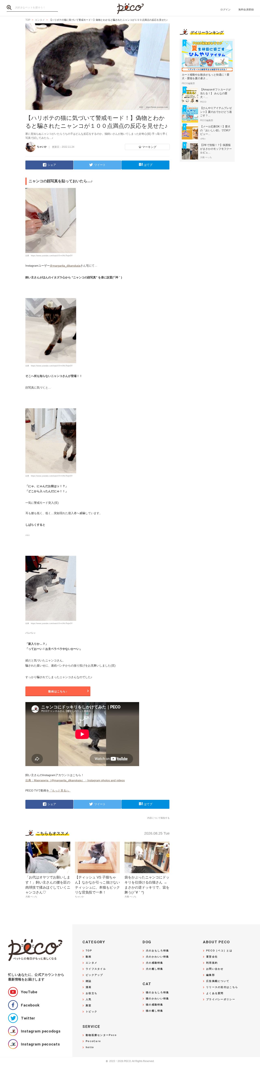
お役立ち (91, 993)
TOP (89, 950)
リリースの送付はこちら (222, 987)
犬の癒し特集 (154, 969)
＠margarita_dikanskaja (65, 265)
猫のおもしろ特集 (157, 992)
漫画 (89, 987)
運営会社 (212, 956)
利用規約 (212, 963)
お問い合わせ (215, 969)
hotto (90, 1047)
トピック (91, 1011)
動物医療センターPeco (101, 1035)
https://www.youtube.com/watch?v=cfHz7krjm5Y (52, 256)
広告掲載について (217, 981)
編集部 (210, 975)
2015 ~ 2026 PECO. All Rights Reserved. (130, 1061)
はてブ (148, 164)
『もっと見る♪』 (59, 790)
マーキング (149, 147)
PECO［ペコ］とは (219, 950)
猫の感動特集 (154, 1004)
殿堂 (89, 1005)
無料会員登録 (246, 9)
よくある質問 (215, 993)
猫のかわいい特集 (157, 998)
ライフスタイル (96, 969)
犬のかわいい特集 (157, 956)
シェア (52, 164)
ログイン (225, 9)
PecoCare (93, 1041)
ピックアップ (94, 975)
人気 (89, 999)
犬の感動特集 (154, 963)
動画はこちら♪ (57, 691)
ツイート (100, 164)
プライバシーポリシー (220, 999)
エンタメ (91, 963)
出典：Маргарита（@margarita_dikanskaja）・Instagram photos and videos (75, 780)
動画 (89, 956)
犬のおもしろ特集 (157, 950)
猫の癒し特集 (154, 1011)
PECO (130, 8)
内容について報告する (158, 818)
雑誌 (89, 981)
